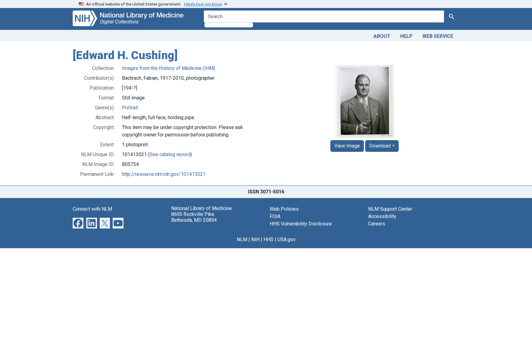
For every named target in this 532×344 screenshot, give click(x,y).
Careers (376, 224)
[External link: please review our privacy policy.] (78, 222)
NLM (242, 239)
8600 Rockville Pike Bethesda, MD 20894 (194, 217)
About (381, 36)
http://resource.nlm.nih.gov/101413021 (164, 174)
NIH (255, 239)
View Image (347, 146)
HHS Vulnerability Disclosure (301, 224)
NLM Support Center (390, 209)
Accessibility (382, 216)
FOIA (275, 216)
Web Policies (284, 209)
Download (380, 146)
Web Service (437, 36)
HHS (268, 239)
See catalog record (170, 154)
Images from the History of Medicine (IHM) (168, 68)
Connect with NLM (92, 209)
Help (406, 36)
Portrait (130, 108)
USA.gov (286, 239)
